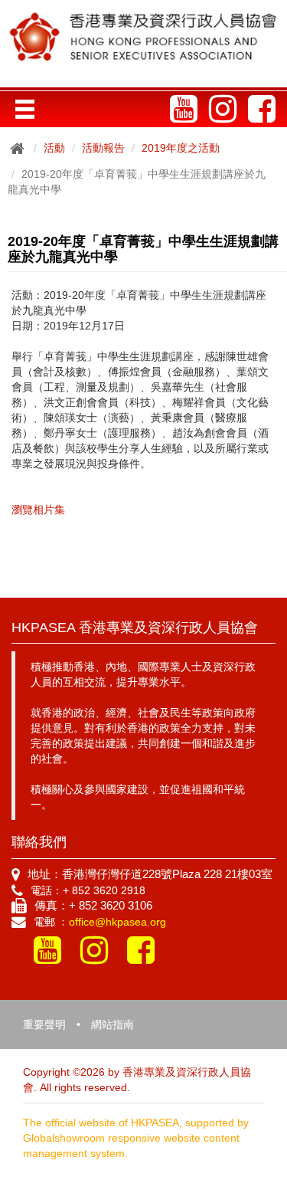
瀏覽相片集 (38, 509)
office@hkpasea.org (117, 922)
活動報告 (103, 148)
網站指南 (112, 1024)
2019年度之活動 (181, 148)
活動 (54, 148)
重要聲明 (44, 1024)
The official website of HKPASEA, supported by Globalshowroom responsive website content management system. (136, 1137)
